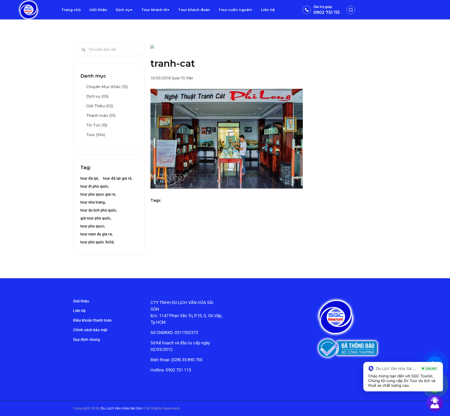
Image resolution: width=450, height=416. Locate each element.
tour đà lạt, (89, 178)
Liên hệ (268, 9)
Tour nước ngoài (234, 9)
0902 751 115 (326, 12)
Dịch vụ (123, 9)
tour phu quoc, (92, 226)
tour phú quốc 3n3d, (97, 242)
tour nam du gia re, (96, 234)
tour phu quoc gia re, (98, 194)
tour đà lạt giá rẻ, (117, 178)
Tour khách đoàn (194, 9)
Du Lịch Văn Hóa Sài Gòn (122, 408)
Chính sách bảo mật (90, 330)
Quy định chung (86, 339)
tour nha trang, (93, 202)
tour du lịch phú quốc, (98, 210)
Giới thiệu (98, 9)
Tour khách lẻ (154, 9)
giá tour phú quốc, (95, 218)
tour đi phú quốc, (94, 186)
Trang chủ (71, 9)
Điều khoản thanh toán (92, 320)
